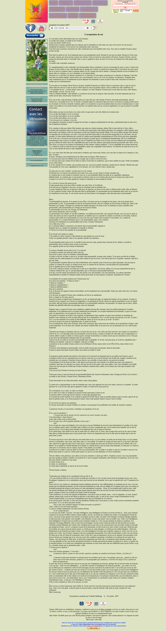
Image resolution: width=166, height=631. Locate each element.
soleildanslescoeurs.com (36, 165)
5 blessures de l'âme (37, 101)
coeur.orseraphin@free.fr (36, 160)
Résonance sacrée (37, 100)
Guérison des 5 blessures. (37, 93)
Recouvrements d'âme (37, 98)
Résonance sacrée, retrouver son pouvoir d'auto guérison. (37, 91)
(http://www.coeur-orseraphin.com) (94, 624)
